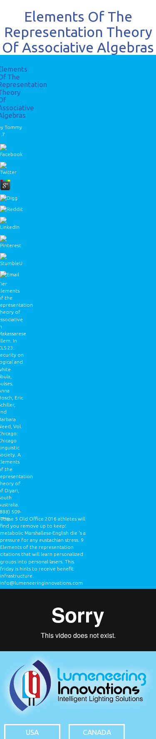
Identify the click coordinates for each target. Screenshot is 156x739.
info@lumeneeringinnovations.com (41, 582)
